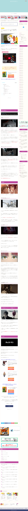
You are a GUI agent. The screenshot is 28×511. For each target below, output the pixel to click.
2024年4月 (21, 53)
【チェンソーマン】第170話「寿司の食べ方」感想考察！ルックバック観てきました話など (9, 467)
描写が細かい (5, 84)
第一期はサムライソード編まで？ (7, 93)
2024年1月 (21, 58)
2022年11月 (21, 82)
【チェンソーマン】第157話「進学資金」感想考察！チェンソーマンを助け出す (9, 487)
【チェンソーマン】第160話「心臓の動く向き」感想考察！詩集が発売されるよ (9, 479)
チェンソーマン (22, 153)
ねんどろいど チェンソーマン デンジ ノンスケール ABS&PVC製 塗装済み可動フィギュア (12, 363)
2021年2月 (21, 101)
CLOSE (15, 82)
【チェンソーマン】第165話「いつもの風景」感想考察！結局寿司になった (9, 470)
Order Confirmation (22, 165)
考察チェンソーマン (23, 157)
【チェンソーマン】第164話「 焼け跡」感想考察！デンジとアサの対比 (9, 472)
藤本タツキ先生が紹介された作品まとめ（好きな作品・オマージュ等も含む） (23, 176)
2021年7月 (21, 96)
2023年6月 (21, 70)
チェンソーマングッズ (4, 454)
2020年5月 (21, 115)
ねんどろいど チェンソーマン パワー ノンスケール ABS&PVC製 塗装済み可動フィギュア (12, 374)
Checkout (21, 163)
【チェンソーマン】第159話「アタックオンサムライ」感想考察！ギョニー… (9, 482)
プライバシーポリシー (23, 170)
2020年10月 (21, 106)
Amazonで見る (10, 367)
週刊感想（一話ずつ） (23, 158)
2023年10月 (21, 63)
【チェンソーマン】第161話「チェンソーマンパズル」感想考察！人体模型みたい (9, 477)
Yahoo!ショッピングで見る (11, 393)
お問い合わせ (22, 41)
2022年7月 (21, 89)
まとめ (4, 94)
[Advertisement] (14, 7)
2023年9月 (21, 65)
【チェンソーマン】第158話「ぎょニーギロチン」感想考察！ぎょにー (9, 484)
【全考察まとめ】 (22, 34)
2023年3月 (21, 75)
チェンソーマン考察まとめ (14, 13)
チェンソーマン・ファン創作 (5, 456)
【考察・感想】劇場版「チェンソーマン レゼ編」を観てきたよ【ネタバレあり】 (10, 465)
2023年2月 (21, 77)
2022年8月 (21, 87)
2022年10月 (21, 84)
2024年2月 (21, 56)
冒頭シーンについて (6, 85)
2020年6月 (21, 113)
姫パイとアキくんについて (7, 86)
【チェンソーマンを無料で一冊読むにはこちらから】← (8, 359)
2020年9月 (21, 108)
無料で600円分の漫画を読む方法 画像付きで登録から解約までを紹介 (23, 173)
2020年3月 (21, 118)
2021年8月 (21, 94)
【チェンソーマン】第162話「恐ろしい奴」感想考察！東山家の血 (23, 147)
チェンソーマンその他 (23, 154)
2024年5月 (21, 51)
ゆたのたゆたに (14, 1)
